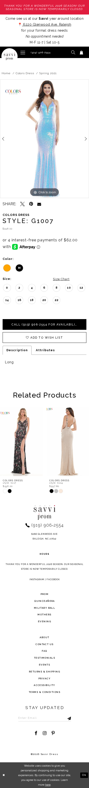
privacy (44, 678)
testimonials (44, 658)
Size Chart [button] (61, 279)
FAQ (44, 651)
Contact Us (44, 644)
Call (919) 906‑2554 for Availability (45, 324)
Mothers (44, 614)
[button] (22, 52)
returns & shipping (44, 671)
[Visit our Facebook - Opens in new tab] (36, 733)
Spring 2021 (48, 73)
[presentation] (21, 441)
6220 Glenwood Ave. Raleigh (46, 24)
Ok (84, 775)
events (44, 664)
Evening (44, 621)
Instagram (36, 579)
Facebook (53, 579)
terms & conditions (44, 692)
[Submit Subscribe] (64, 717)
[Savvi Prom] (9, 56)
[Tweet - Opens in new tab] (22, 204)
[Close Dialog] (4, 775)
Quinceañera (44, 601)
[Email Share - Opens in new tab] (39, 204)
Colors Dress (25, 73)
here (48, 784)
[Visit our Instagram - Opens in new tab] (44, 733)
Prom (45, 594)
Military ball (44, 608)
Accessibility (44, 685)
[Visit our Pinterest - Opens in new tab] (53, 733)
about (44, 637)
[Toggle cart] (81, 52)
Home (6, 73)
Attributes (45, 350)
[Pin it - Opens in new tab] (31, 204)
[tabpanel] (44, 139)
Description (17, 350)
